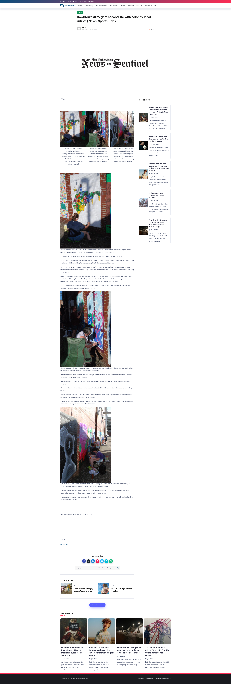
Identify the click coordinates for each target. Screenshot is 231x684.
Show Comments (97, 605)
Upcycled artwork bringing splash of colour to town (83, 590)
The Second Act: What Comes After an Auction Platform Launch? (158, 139)
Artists (80, 12)
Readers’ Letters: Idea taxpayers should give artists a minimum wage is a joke (159, 167)
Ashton (84, 27)
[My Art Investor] (67, 6)
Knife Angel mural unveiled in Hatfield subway (156, 195)
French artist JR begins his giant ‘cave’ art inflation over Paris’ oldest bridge (158, 223)
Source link (64, 545)
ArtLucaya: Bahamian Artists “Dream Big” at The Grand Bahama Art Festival (157, 651)
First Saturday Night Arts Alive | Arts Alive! (122, 590)
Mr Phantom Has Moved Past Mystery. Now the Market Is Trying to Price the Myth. (158, 110)
